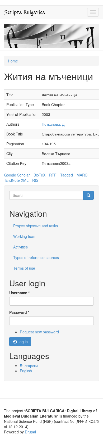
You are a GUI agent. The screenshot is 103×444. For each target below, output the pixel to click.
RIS (35, 180)
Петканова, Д (53, 124)
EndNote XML (17, 180)
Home (13, 61)
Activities (20, 247)
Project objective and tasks (35, 225)
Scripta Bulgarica (24, 12)
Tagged (66, 175)
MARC (82, 175)
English (26, 370)
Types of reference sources (36, 257)
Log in (22, 341)
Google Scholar (17, 175)
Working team (24, 236)
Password (19, 312)
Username (19, 292)
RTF (53, 175)
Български (29, 365)
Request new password (39, 331)
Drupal (30, 431)
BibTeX (39, 175)
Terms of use (24, 268)
